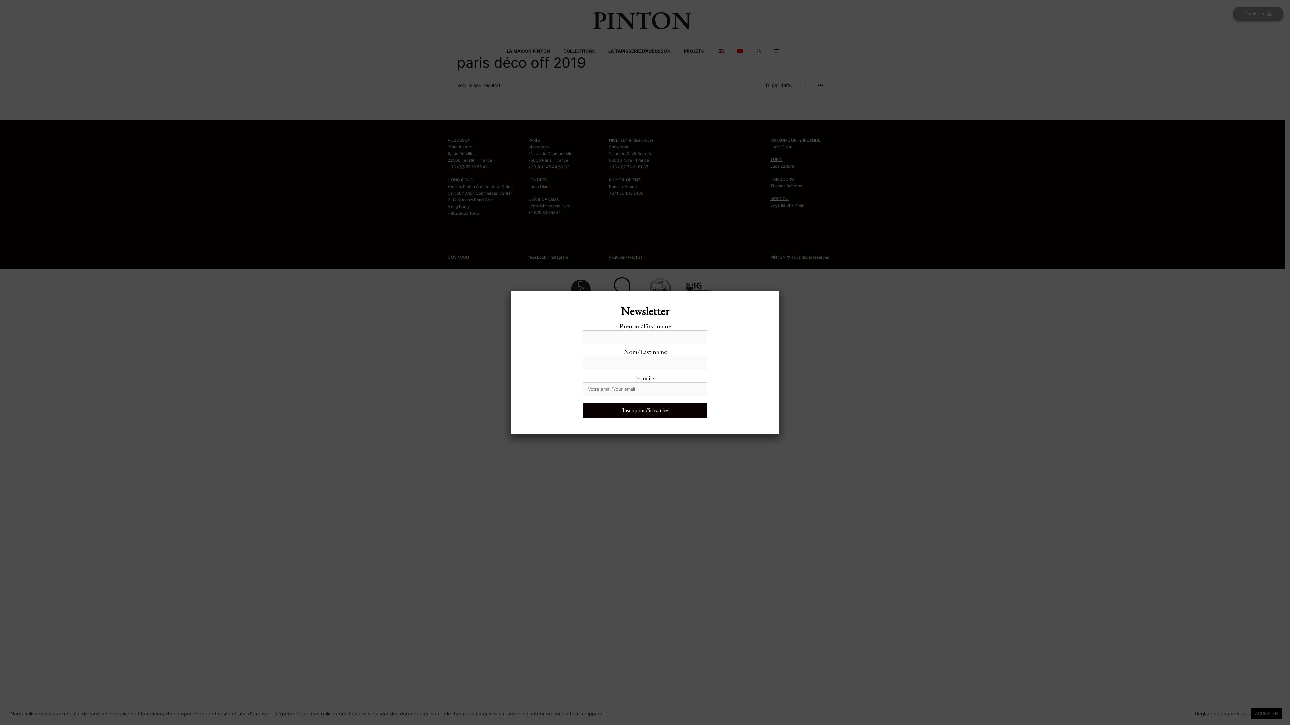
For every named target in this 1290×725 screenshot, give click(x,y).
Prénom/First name (645, 326)
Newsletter (645, 310)
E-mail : (645, 378)
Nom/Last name (645, 351)
